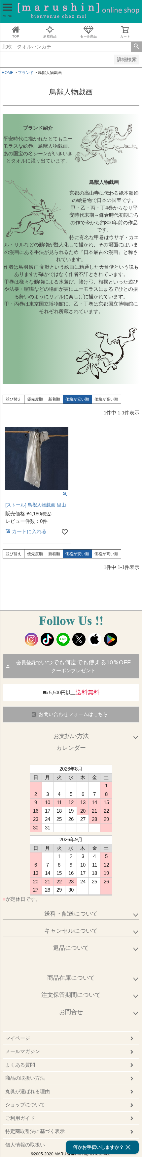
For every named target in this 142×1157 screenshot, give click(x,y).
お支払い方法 (71, 736)
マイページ (17, 1038)
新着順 (54, 399)
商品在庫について (71, 977)
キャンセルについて (71, 930)
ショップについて (25, 1104)
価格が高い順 (106, 399)
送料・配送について (71, 913)
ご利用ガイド (20, 1118)
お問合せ (71, 1012)
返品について (71, 948)
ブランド (26, 72)
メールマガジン (22, 1051)
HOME (8, 72)
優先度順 (35, 399)
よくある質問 (20, 1065)
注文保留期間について (71, 995)
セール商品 (88, 36)
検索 (136, 47)
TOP (15, 36)
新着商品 (49, 36)
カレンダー (71, 748)
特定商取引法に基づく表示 (35, 1131)
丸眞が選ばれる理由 (27, 1091)
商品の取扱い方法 (25, 1078)
